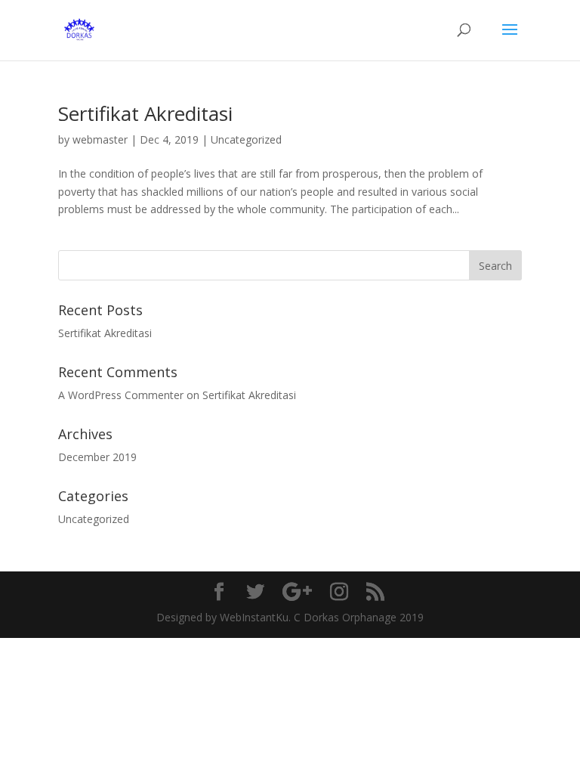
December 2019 (97, 457)
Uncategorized (246, 139)
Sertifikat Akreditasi (145, 113)
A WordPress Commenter (121, 395)
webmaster (100, 139)
